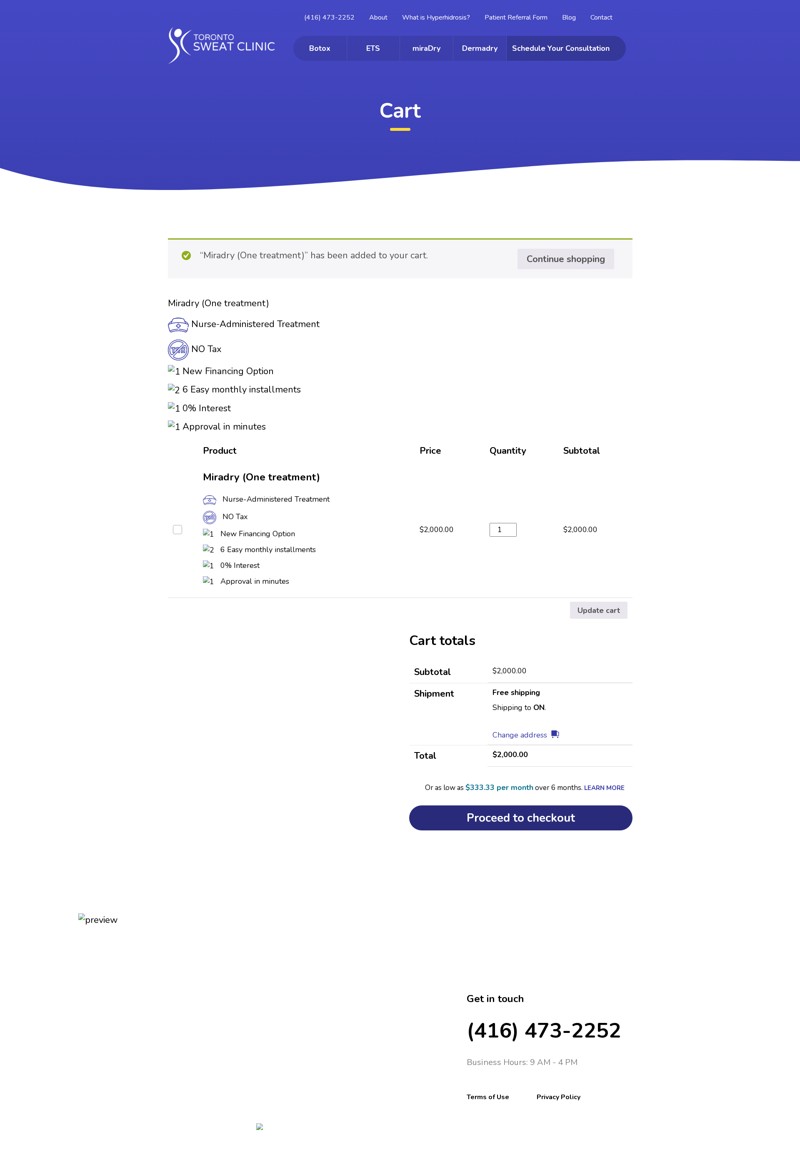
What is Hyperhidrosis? (436, 17)
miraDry (426, 48)
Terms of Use (488, 1097)
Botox (319, 48)
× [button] (177, 529)
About (378, 17)
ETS (373, 48)
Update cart (599, 610)
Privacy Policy (558, 1097)
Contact (601, 17)
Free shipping (516, 693)
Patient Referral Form (516, 17)
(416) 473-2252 (329, 17)
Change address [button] (519, 735)
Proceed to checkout (521, 818)
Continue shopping (566, 259)
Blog (569, 17)
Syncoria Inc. (340, 1165)
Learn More (604, 788)
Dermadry (480, 48)
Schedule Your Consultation (561, 48)
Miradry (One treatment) (261, 477)
